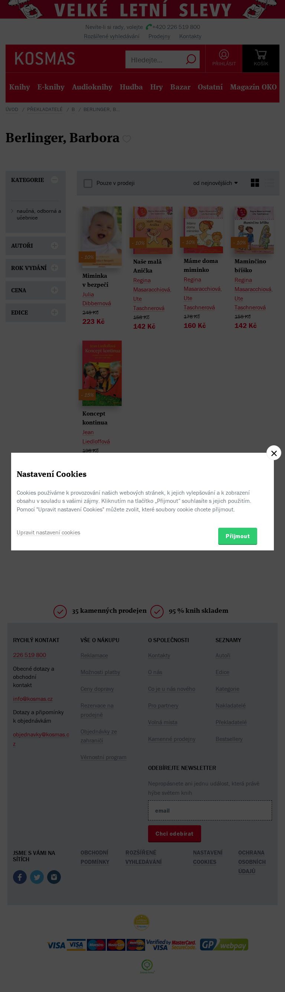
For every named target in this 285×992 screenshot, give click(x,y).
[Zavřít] (273, 452)
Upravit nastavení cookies (48, 532)
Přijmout (238, 536)
